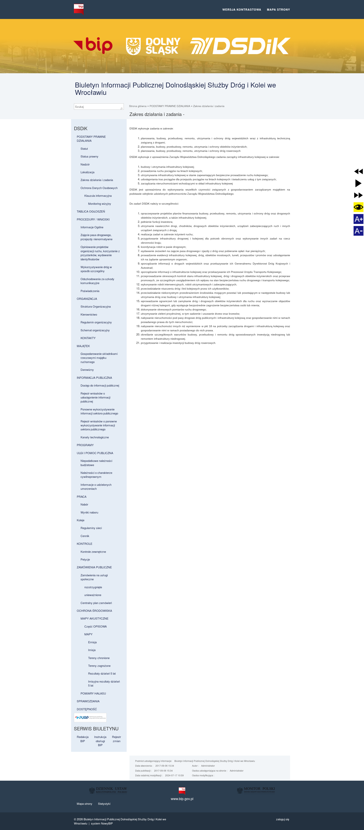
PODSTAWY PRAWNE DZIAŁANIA (170, 106)
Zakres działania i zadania (208, 106)
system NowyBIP (102, 823)
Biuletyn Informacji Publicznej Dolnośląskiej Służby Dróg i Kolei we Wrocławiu (175, 88)
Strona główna (138, 106)
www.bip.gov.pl (182, 799)
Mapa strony (278, 9)
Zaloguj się (282, 819)
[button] (358, 171)
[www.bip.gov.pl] (182, 791)
